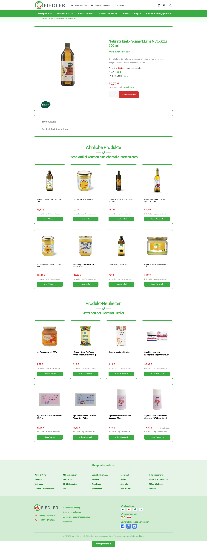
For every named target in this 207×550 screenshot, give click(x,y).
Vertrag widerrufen (104, 544)
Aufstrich (38, 479)
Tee (64, 489)
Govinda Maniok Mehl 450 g (120, 352)
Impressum (67, 521)
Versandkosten (128, 87)
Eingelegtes (96, 484)
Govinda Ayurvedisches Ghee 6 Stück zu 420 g (84, 266)
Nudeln (123, 479)
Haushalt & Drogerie (132, 13)
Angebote (121, 5)
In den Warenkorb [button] (49, 219)
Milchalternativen (70, 475)
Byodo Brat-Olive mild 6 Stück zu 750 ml (49, 200)
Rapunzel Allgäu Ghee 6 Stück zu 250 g (156, 266)
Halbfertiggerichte (156, 475)
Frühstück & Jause (65, 13)
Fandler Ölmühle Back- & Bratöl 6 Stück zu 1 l (121, 200)
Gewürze (95, 479)
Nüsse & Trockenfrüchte (158, 479)
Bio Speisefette (70, 19)
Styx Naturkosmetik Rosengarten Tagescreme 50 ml (156, 353)
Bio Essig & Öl (59, 19)
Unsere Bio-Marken (102, 5)
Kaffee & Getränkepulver (44, 489)
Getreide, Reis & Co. (100, 475)
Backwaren (38, 484)
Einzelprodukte (45, 13)
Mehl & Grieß (126, 489)
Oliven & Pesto (40, 475)
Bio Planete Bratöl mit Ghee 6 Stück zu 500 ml (155, 200)
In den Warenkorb (128, 95)
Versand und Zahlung (71, 508)
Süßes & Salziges (156, 484)
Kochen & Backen (86, 13)
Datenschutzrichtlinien (72, 512)
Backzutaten (97, 489)
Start (39, 19)
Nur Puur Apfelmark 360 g (47, 352)
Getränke (152, 489)
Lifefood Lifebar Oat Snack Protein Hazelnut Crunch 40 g (84, 353)
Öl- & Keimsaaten (70, 484)
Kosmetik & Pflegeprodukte (158, 13)
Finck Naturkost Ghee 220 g (83, 199)
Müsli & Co (67, 479)
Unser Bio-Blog (80, 5)
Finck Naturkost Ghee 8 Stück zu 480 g (49, 266)
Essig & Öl (125, 475)
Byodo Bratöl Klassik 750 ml (119, 265)
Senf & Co (124, 484)
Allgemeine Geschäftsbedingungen (77, 517)
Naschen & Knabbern (108, 13)
